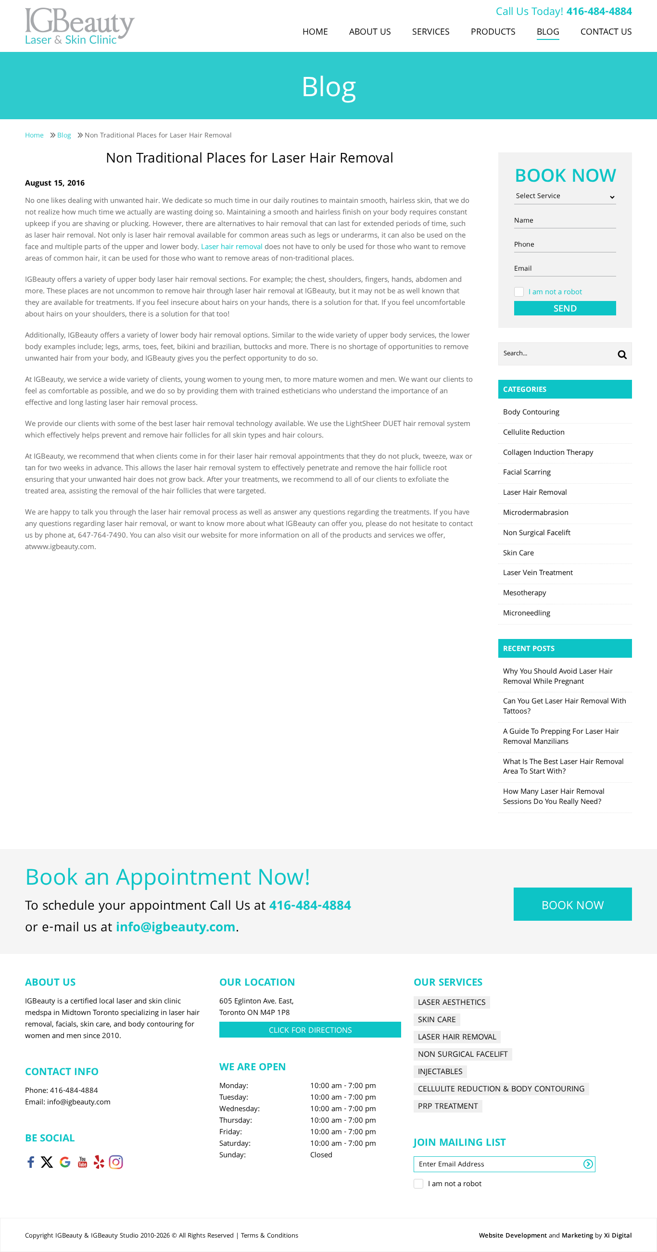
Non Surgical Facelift (536, 533)
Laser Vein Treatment (538, 573)
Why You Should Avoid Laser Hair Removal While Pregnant (558, 677)
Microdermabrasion (536, 513)
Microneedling (526, 614)
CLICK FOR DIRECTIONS (310, 1031)
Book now (573, 906)
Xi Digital (618, 1236)
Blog (548, 32)
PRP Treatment (448, 1107)
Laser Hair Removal (535, 493)
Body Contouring (531, 413)
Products (493, 32)
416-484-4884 (599, 13)
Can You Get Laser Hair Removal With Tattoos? (564, 707)
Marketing (577, 1236)
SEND (565, 308)
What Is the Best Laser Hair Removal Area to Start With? (563, 767)
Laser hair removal (232, 247)
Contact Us (606, 32)
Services (431, 32)
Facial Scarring (527, 473)
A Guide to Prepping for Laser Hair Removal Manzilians (561, 737)
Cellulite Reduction (534, 433)
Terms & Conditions (269, 1236)
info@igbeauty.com (176, 928)
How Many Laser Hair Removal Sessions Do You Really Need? (554, 797)
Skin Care (518, 554)
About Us (370, 32)
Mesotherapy (524, 594)
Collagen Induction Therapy (548, 453)
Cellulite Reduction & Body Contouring (501, 1089)
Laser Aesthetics (452, 1003)
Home (315, 32)
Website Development (513, 1236)
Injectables (440, 1072)
